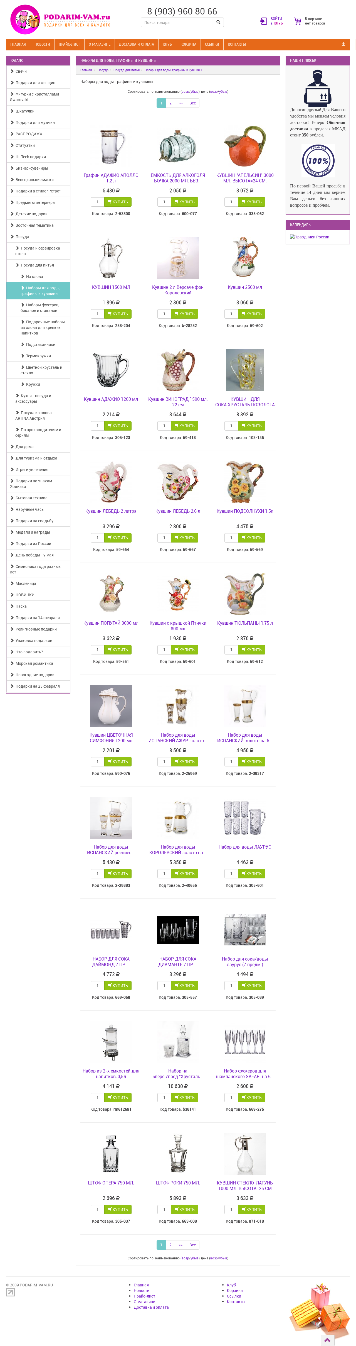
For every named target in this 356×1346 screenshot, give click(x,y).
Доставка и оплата (136, 44)
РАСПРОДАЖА (28, 133)
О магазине (99, 44)
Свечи (20, 71)
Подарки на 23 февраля (37, 686)
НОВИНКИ (24, 594)
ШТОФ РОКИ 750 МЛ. (178, 1183)
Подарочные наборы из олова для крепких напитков (43, 327)
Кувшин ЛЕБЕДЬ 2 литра (111, 511)
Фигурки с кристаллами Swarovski (34, 96)
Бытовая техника (31, 497)
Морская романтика (33, 663)
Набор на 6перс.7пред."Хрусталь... (178, 1073)
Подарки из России (32, 543)
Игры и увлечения (31, 469)
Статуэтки (24, 145)
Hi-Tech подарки (30, 156)
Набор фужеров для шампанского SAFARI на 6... (245, 1073)
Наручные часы (29, 509)
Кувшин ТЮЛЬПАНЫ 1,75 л (245, 623)
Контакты (237, 44)
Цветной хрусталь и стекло (41, 370)
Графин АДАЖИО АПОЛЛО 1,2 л (111, 178)
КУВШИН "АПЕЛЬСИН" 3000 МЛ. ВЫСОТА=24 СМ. (245, 178)
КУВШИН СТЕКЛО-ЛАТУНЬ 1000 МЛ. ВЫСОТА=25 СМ (245, 1185)
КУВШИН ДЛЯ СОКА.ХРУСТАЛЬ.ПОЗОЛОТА (245, 402)
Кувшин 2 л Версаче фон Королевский (178, 290)
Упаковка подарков (33, 640)
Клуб (167, 44)
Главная (18, 44)
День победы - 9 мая (34, 555)
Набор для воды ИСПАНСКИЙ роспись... (111, 850)
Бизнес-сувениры (31, 168)
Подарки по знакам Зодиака (31, 483)
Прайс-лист (69, 44)
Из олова (33, 276)
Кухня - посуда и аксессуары (33, 398)
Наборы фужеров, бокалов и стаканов (40, 307)
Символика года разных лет (35, 569)
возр (185, 91)
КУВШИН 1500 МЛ (111, 287)
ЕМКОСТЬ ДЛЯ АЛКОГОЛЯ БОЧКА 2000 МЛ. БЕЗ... (178, 178)
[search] (218, 22)
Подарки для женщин (34, 82)
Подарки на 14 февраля (37, 617)
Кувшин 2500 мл (245, 287)
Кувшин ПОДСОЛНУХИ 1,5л (245, 511)
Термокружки (37, 355)
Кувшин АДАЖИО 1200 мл (111, 399)
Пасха (20, 606)
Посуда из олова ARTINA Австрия (33, 415)
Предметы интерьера (34, 202)
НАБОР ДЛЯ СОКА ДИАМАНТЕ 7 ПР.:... (178, 962)
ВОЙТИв (277, 21)
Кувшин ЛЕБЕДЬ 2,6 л (177, 511)
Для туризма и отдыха (35, 458)
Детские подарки (31, 213)
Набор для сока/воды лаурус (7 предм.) (245, 962)
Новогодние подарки (34, 674)
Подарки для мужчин (34, 122)
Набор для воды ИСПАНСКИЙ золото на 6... (245, 738)
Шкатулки (24, 111)
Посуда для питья (36, 265)
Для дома (24, 446)
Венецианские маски (34, 179)
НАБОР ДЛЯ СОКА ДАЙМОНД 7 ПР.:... (111, 962)
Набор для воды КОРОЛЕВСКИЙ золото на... (177, 850)
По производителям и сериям (38, 432)
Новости (42, 44)
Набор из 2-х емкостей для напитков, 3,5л (111, 1073)
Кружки (32, 384)
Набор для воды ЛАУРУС (245, 847)
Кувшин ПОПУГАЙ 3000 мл (111, 623)
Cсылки (212, 44)
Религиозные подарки (35, 629)
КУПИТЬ (120, 201)
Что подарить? (28, 651)
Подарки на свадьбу (33, 520)
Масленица (25, 583)
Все (192, 103)
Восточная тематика (34, 225)
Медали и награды (32, 532)
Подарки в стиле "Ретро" (37, 191)
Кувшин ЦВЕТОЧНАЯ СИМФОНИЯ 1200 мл (111, 738)
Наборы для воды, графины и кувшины (40, 290)
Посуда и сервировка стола (37, 250)
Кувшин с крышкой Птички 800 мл (178, 626)
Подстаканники (39, 344)
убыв (195, 91)
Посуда (21, 236)
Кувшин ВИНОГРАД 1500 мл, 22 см (177, 402)
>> (180, 103)
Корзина (188, 44)
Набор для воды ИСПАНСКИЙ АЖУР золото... (178, 738)
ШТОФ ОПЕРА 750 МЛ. (111, 1183)
